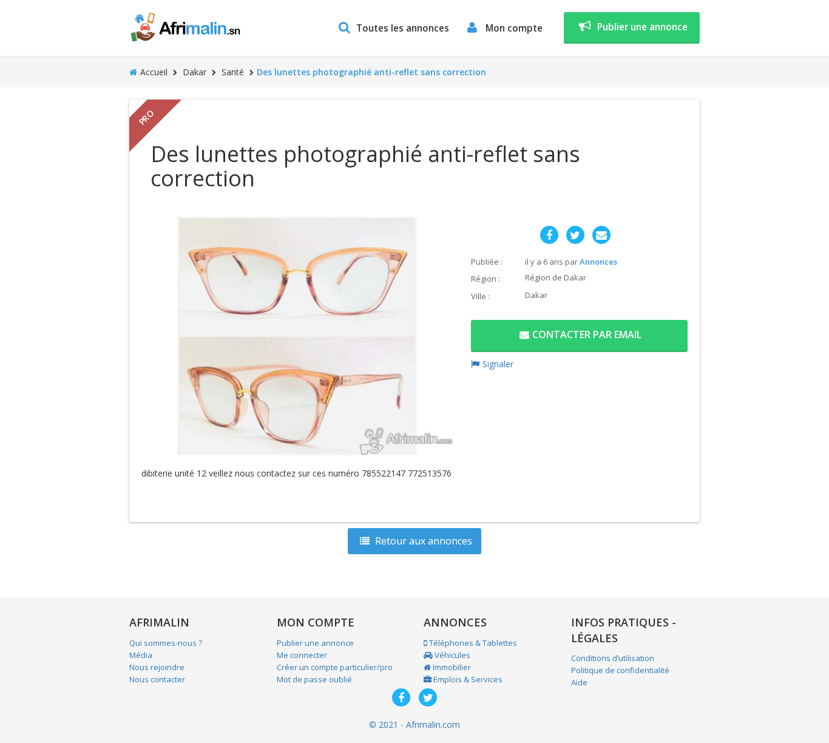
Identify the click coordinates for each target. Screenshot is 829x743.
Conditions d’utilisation (612, 658)
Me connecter (302, 655)
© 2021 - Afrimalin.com (414, 724)
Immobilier (451, 667)
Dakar (194, 72)
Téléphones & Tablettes (472, 642)
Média (140, 655)
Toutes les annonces (402, 28)
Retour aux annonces (422, 541)
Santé (233, 72)
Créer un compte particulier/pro (335, 667)
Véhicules (451, 655)
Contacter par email (586, 334)
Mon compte (513, 28)
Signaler (497, 364)
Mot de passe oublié (314, 679)
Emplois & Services (466, 679)
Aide (579, 682)
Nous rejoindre (156, 667)
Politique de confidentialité (620, 670)
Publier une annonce (642, 27)
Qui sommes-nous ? (165, 642)
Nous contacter (157, 679)
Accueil (153, 72)
